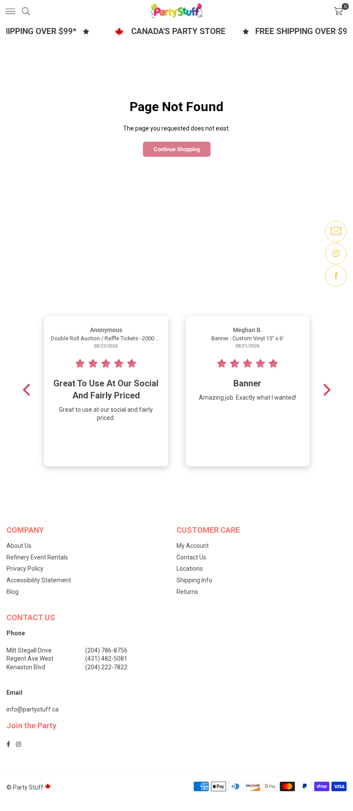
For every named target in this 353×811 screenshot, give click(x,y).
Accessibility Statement (38, 580)
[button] (338, 11)
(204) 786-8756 (106, 650)
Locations (189, 568)
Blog (12, 591)
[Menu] (10, 10)
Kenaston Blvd (25, 667)
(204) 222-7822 (106, 667)
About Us (18, 545)
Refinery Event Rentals (37, 557)
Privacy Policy (24, 568)
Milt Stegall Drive (29, 650)
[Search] (26, 10)
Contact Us (191, 557)
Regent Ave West (29, 658)
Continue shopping (177, 149)
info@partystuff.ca (32, 709)
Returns (187, 591)
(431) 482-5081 (106, 658)
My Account (192, 545)
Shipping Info (194, 580)
